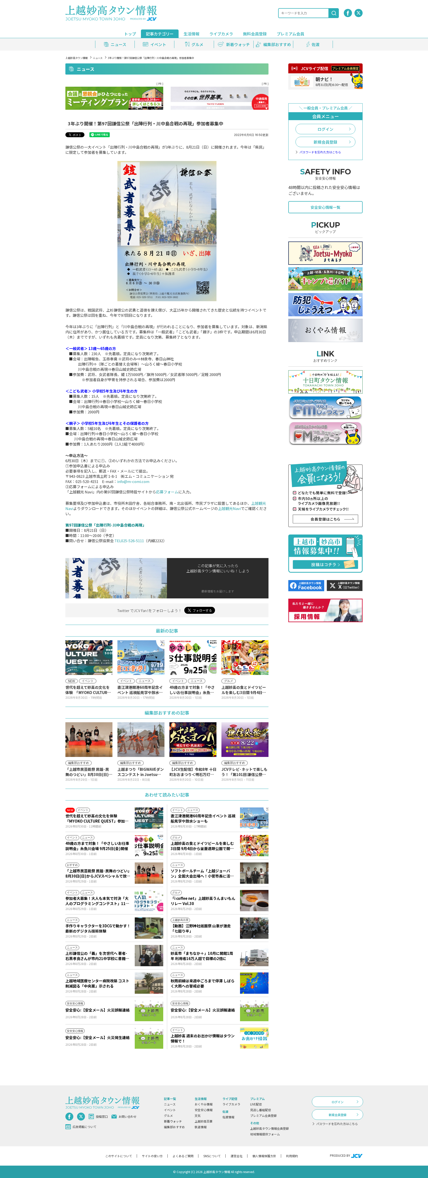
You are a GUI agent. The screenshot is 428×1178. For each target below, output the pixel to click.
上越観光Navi (229, 508)
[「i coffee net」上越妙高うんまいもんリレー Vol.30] (254, 900)
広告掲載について (84, 1126)
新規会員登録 (325, 142)
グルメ (168, 1115)
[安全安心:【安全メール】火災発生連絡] (149, 1038)
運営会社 (236, 1156)
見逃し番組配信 (260, 1110)
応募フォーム (167, 491)
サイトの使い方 (152, 1156)
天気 (198, 1115)
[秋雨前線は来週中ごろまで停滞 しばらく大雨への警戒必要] (254, 983)
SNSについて (212, 1156)
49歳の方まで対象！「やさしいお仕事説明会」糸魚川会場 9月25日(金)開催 (97, 846)
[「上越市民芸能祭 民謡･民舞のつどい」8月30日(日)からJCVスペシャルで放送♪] (149, 873)
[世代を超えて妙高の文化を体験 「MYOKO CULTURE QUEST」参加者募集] (149, 818)
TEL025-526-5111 (129, 540)
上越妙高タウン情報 (76, 58)
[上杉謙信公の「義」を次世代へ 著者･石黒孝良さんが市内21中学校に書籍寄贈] (149, 955)
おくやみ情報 (204, 1104)
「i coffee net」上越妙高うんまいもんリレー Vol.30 (203, 901)
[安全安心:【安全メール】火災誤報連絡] (149, 1010)
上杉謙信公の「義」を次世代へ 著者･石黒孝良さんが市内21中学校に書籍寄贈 (97, 956)
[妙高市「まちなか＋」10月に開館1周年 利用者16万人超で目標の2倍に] (254, 955)
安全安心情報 (204, 1110)
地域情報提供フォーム (265, 1134)
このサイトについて (118, 1156)
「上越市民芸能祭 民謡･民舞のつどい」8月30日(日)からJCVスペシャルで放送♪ (97, 873)
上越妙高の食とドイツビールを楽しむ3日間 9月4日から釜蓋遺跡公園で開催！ (202, 846)
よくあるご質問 (183, 1156)
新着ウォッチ (173, 1121)
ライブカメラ (221, 34)
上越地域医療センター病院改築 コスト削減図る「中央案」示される (97, 983)
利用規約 (292, 1156)
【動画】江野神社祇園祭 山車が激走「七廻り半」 (201, 928)
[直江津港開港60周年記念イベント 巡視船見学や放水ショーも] (254, 818)
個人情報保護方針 (264, 1156)
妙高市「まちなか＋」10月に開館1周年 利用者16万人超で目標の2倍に (202, 956)
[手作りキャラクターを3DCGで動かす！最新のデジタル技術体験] (149, 928)
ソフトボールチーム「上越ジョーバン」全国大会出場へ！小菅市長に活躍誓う (202, 873)
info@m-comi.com (133, 481)
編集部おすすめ (174, 1127)
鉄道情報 (201, 1127)
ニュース (98, 58)
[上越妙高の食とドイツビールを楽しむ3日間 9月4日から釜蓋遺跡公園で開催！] (254, 845)
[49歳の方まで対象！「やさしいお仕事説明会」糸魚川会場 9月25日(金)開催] (149, 845)
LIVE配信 (256, 1104)
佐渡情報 (228, 1117)
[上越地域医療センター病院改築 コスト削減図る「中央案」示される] (149, 983)
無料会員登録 (255, 34)
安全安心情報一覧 (325, 207)
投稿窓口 (102, 1116)
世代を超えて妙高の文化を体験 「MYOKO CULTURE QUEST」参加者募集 (97, 818)
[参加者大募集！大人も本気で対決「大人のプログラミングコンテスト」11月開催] (149, 900)
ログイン (325, 129)
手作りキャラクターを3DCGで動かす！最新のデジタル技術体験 (98, 928)
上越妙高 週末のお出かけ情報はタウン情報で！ (203, 1038)
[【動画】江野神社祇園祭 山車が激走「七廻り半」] (254, 928)
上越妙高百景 (204, 1121)
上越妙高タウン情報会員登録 (269, 1128)
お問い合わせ (127, 1116)
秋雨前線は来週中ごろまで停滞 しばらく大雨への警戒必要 (203, 983)
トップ (130, 34)
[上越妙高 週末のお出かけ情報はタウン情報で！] (254, 1038)
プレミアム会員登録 (263, 1115)
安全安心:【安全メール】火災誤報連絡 (97, 1010)
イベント (170, 1110)
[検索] (334, 13)
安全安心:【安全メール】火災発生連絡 (97, 1037)
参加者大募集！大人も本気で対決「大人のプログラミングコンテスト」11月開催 (97, 901)
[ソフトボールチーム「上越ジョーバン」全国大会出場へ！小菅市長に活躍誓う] (254, 873)
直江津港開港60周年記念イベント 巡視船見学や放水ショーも (203, 818)
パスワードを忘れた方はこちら (320, 152)
